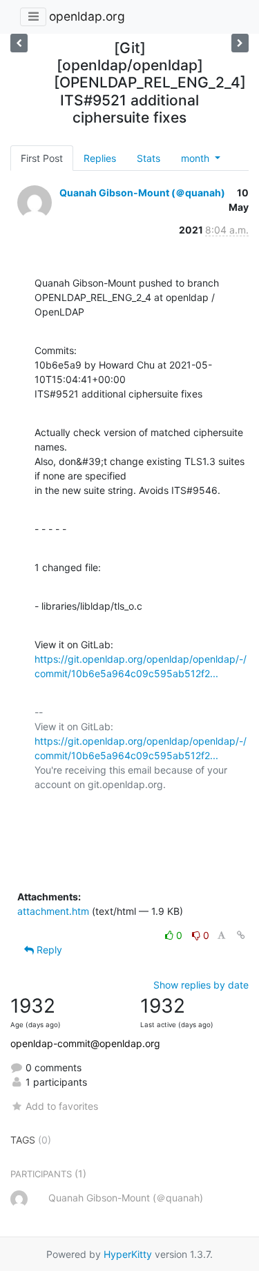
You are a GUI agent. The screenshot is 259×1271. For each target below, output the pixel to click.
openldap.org (87, 16)
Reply (48, 949)
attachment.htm (53, 911)
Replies (100, 158)
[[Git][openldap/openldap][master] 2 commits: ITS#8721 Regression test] (240, 43)
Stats (148, 158)
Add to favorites (62, 1106)
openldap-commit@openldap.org (85, 1043)
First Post (42, 158)
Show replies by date (201, 985)
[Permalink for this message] (241, 935)
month (196, 158)
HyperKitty (128, 1254)
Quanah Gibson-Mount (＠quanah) (142, 192)
